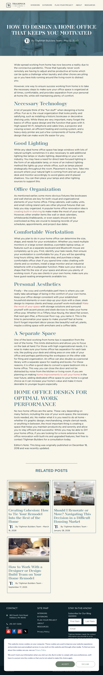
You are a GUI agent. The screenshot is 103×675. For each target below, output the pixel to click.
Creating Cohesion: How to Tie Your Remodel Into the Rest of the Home (29, 515)
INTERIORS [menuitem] (35, 5)
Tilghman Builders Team (48, 41)
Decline (85, 664)
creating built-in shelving (28, 212)
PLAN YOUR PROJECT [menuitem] (64, 5)
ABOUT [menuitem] (79, 5)
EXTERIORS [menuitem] (47, 5)
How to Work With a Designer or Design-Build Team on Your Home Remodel (25, 572)
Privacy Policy (40, 650)
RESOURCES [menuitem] (90, 5)
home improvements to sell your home (58, 375)
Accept (65, 664)
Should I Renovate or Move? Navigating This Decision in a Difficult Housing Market (72, 515)
